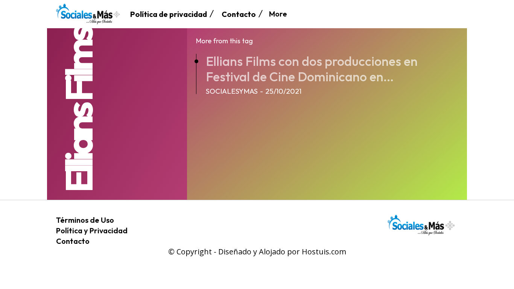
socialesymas (232, 91)
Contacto (73, 241)
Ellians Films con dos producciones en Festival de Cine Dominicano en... (312, 69)
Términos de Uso (85, 220)
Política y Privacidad (92, 230)
